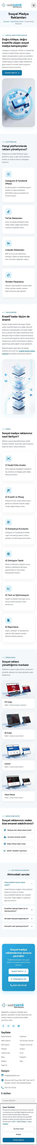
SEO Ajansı (5, 1045)
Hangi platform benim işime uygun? (14, 883)
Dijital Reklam (6, 1036)
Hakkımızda (5, 1053)
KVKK (14, 1121)
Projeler (4, 1049)
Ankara (22, 1049)
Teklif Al (4, 1065)
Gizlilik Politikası (22, 1121)
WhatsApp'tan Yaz (19, 979)
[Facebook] (3, 1026)
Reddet (18, 1134)
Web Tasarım (5, 1040)
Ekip (21, 1061)
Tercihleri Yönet (18, 1129)
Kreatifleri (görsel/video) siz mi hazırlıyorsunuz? (16, 910)
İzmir (21, 1053)
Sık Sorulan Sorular (27, 1040)
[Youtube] (19, 1026)
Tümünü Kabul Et (18, 1140)
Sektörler (23, 1036)
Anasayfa (6, 21)
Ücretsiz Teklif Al (11, 73)
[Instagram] (8, 1026)
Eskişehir (23, 1057)
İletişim (4, 1061)
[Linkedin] (14, 1026)
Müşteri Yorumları (26, 1045)
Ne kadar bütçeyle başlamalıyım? (16, 919)
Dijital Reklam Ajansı (17, 21)
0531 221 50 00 (19, 985)
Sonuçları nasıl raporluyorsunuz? (16, 926)
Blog (3, 1057)
